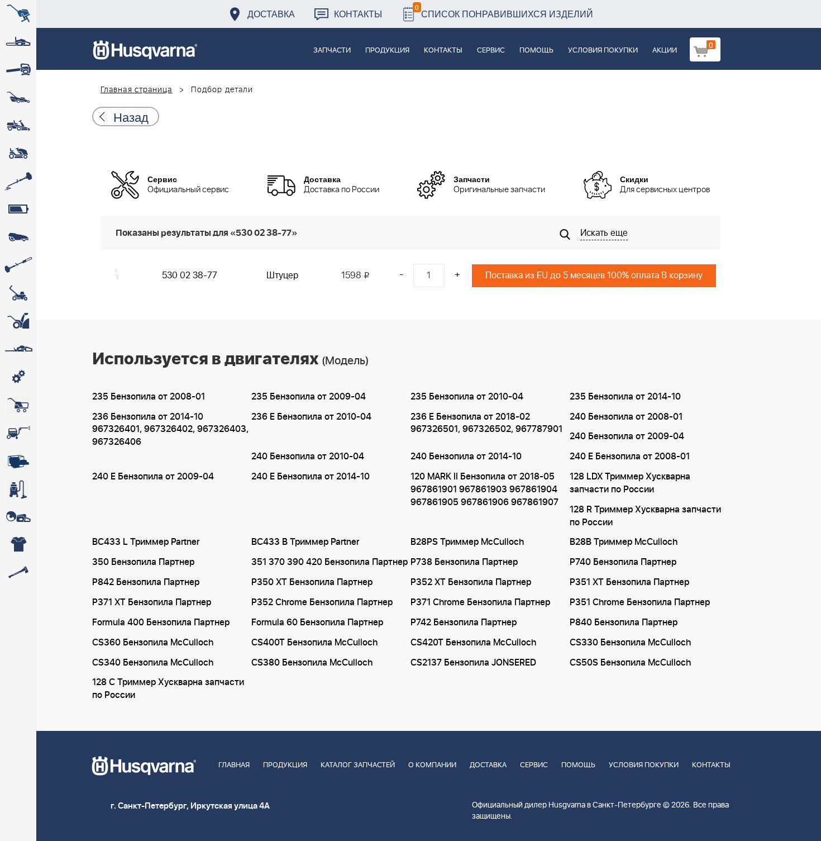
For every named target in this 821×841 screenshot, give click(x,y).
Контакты (358, 13)
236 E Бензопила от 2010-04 (311, 417)
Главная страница (137, 90)
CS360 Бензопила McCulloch (152, 642)
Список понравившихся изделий (504, 11)
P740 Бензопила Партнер (623, 562)
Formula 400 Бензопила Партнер (161, 622)
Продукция (387, 50)
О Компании (432, 765)
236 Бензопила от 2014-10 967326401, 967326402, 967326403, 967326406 (170, 429)
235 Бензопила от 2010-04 (466, 396)
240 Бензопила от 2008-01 (626, 417)
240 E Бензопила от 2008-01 (630, 456)
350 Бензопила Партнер (143, 562)
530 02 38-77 (189, 275)
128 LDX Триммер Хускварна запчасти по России (630, 483)
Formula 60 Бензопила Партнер (317, 622)
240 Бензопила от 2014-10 (466, 456)
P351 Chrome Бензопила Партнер (640, 602)
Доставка (271, 13)
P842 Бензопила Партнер (145, 582)
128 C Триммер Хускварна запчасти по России (168, 689)
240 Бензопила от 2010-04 (307, 456)
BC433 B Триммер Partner (305, 542)
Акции (664, 50)
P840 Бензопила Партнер (623, 622)
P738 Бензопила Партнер (464, 562)
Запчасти (332, 50)
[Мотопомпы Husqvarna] (18, 461)
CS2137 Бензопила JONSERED (473, 662)
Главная (234, 765)
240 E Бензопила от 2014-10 (310, 476)
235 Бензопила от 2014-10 (625, 396)
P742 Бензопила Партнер (463, 622)
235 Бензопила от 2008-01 (148, 396)
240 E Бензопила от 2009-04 (153, 476)
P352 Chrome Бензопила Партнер (322, 602)
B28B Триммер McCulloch (623, 542)
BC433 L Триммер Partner (145, 542)
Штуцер (282, 275)
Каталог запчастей (358, 765)
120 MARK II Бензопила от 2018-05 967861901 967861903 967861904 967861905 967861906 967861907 (484, 489)
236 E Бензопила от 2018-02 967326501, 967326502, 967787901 (486, 423)
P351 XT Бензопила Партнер (629, 582)
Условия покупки (603, 50)
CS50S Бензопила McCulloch (630, 662)
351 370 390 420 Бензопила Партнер (329, 562)
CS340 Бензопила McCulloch (152, 662)
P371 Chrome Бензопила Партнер (480, 602)
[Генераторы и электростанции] (18, 405)
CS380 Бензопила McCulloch (312, 662)
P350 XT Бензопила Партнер (312, 582)
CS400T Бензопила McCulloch (314, 642)
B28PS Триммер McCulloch (467, 542)
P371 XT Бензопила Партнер (151, 602)
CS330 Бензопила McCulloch (630, 642)
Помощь (536, 50)
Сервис (491, 50)
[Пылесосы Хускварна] (18, 489)
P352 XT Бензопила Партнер (470, 582)
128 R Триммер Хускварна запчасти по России (645, 516)
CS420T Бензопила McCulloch (473, 642)
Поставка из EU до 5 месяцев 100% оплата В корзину (594, 275)
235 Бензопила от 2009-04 (308, 396)
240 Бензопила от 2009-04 (627, 436)
